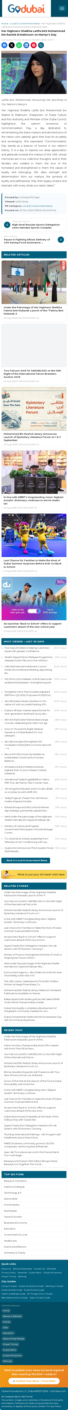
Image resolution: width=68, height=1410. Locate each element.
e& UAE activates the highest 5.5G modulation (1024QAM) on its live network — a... (28, 745)
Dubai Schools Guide (11, 1290)
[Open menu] (62, 8)
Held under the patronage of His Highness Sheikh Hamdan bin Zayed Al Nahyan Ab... (28, 818)
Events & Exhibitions (15, 1246)
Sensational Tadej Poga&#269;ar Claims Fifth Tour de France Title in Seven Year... (27, 781)
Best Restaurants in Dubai (14, 1297)
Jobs (5, 1327)
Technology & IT (13, 1192)
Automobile (10, 1198)
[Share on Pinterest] (34, 45)
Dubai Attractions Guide (31, 1286)
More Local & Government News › (42, 258)
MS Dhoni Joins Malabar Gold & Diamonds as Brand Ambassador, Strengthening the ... (28, 682)
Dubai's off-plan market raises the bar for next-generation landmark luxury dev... (27, 712)
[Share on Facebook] (4, 45)
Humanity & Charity (14, 1252)
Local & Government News (25, 23)
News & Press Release (13, 1338)
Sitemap (22, 1276)
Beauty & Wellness (12, 1316)
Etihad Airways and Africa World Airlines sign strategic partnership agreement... (27, 809)
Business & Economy (15, 1222)
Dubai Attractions (52, 1272)
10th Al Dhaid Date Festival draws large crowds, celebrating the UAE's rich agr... (27, 721)
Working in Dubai (54, 1286)
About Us (6, 1268)
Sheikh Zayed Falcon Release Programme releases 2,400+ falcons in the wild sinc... (28, 659)
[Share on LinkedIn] (26, 45)
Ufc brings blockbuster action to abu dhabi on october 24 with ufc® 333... (29, 790)
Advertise (22, 1272)
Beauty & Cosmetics (15, 1181)
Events (6, 1321)
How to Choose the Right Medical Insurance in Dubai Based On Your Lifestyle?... (24, 732)
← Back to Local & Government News (25, 860)
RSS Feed (51, 1268)
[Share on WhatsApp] (19, 45)
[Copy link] (41, 45)
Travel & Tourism (13, 1217)
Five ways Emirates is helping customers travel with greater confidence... (27, 649)
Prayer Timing (8, 1276)
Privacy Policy (8, 1272)
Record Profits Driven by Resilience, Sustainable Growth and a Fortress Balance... (25, 757)
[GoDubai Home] (26, 8)
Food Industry (12, 1204)
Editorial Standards (22, 1268)
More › (60, 886)
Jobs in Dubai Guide (40, 1297)
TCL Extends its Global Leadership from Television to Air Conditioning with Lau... (27, 840)
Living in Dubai (9, 1286)
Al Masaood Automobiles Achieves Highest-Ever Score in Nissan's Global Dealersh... (25, 770)
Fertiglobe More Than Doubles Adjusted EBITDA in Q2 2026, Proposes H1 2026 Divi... (28, 693)
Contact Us (39, 1268)
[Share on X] (12, 45)
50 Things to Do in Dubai (39, 1293)
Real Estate (10, 1211)
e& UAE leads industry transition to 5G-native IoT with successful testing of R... (26, 703)
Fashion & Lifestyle (14, 1187)
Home (4, 23)
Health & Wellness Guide (13, 1293)
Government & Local (15, 1234)
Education (10, 1228)
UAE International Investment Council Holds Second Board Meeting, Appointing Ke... (28, 669)
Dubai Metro (35, 1272)
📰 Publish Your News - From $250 (34, 1381)
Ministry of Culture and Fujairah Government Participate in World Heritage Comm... (29, 829)
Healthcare (10, 1241)
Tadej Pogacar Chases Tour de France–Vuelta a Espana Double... (26, 800)
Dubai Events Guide (34, 1290)
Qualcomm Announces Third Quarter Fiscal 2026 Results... (29, 849)
